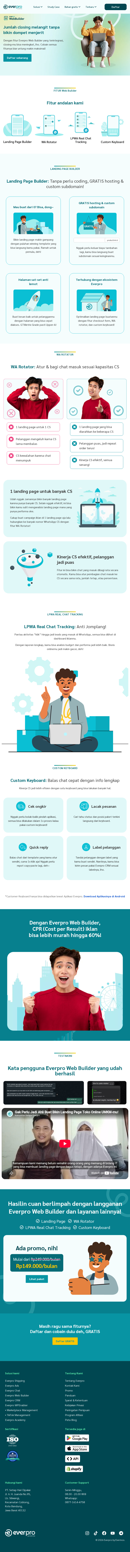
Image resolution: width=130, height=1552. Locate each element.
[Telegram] (121, 1533)
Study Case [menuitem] (54, 6)
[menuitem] (38, 6)
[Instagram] (87, 1533)
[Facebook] (104, 1533)
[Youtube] (112, 1533)
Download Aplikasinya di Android (104, 896)
